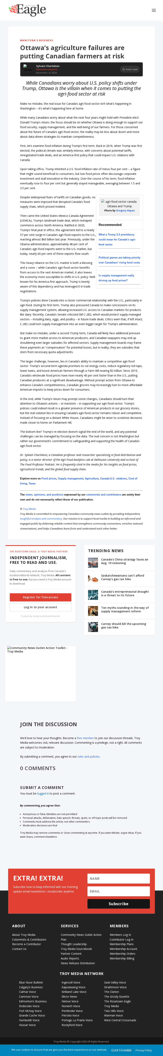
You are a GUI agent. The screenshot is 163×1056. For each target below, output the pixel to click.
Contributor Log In (121, 939)
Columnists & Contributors (29, 939)
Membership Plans (122, 944)
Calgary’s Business (31, 987)
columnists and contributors (103, 494)
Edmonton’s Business (33, 1001)
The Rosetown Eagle (117, 1001)
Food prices (49, 478)
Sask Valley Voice (115, 982)
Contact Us (19, 949)
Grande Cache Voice (32, 1015)
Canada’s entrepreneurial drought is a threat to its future (125, 593)
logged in (43, 793)
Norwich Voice (71, 1006)
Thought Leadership (74, 944)
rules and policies (89, 756)
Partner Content (71, 953)
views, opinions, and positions (44, 494)
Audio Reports (70, 958)
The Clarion (111, 992)
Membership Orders (122, 953)
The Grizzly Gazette (116, 996)
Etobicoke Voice (29, 1006)
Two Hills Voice (114, 1011)
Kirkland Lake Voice (74, 992)
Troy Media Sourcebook (76, 949)
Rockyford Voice (72, 1025)
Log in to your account (40, 607)
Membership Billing (122, 958)
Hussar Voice (27, 1025)
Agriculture (92, 478)
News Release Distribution (78, 963)
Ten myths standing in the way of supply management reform (125, 609)
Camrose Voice (29, 996)
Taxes (32, 483)
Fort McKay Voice (30, 1011)
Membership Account (123, 949)
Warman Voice (113, 1015)
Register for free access (40, 597)
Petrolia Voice (70, 1015)
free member (85, 738)
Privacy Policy (144, 1050)
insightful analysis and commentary (41, 518)
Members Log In (120, 935)
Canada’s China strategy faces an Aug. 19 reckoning (124, 561)
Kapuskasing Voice (73, 987)
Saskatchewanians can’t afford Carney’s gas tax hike (122, 577)
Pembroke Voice (72, 1011)
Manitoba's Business (36, 40)
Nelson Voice (70, 1001)
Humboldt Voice (29, 1020)
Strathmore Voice (115, 987)
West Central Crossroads (120, 1020)
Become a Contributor (26, 944)
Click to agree (121, 1050)
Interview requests (46, 69)
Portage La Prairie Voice (77, 1020)
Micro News (69, 996)
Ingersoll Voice (71, 982)
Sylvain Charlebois (47, 66)
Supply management (70, 478)
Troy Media (29, 509)
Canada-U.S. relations (113, 478)
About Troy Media (23, 935)
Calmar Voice (27, 992)
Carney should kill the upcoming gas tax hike (123, 625)
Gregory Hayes (125, 210)
